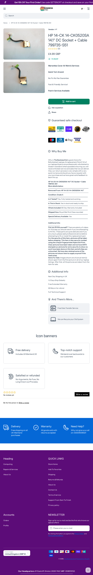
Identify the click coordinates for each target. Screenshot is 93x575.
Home (5, 23)
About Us (7, 475)
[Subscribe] (87, 528)
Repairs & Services (10, 469)
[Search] (5, 16)
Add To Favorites (54, 469)
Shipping (51, 475)
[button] (83, 8)
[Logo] (46, 8)
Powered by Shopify (83, 559)
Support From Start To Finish (59, 500)
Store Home (53, 464)
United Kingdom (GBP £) (15, 554)
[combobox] (46, 16)
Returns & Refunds (55, 480)
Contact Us (52, 490)
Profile (6, 526)
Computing (7, 464)
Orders (6, 520)
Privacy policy (53, 505)
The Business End (70, 559)
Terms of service (54, 495)
